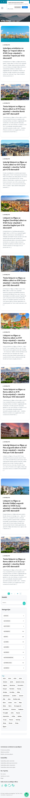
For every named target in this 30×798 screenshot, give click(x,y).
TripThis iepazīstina (9, 657)
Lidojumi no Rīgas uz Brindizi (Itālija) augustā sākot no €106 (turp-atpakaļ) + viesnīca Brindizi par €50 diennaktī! (14, 506)
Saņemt (25, 7)
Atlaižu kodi (7, 620)
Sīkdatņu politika (5, 752)
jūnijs (9, 699)
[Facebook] (2, 785)
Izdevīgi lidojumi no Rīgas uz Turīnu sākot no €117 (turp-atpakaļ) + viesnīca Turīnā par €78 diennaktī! (15, 166)
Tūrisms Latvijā (8, 662)
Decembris (20, 685)
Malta (4, 706)
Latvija (10, 702)
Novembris (6, 709)
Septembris (6, 716)
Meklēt (4, 597)
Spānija (19, 716)
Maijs (20, 702)
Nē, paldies (17, 7)
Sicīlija (13, 716)
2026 (20, 678)
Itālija (18, 692)
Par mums (3, 774)
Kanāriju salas (16, 699)
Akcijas (6, 615)
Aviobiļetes (7, 45)
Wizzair (10, 723)
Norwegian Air (17, 706)
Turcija (4, 719)
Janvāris (14, 695)
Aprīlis (11, 682)
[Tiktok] (13, 785)
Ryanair (18, 713)
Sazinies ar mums (5, 776)
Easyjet (5, 689)
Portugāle (5, 713)
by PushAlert (11, 8)
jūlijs (4, 699)
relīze (12, 713)
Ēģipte (4, 726)
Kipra (4, 702)
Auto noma (7, 626)
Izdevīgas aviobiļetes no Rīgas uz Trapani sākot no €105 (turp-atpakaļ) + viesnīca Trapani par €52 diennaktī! (14, 53)
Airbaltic (5, 682)
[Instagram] (5, 785)
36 (17, 593)
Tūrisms (11, 719)
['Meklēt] (24, 603)
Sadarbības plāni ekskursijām (8, 767)
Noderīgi (7, 647)
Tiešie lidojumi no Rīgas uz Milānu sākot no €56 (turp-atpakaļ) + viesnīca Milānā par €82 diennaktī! (15, 282)
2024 (9, 678)
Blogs (6, 636)
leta (15, 702)
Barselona (12, 685)
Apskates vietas (20, 682)
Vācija (4, 723)
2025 (15, 678)
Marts (10, 706)
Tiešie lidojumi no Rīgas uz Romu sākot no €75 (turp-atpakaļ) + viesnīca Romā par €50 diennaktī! (14, 563)
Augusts (5, 685)
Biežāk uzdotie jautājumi (7, 754)
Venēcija (18, 719)
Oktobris (13, 709)
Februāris (11, 689)
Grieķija (5, 692)
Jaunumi (6, 641)
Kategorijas (6, 610)
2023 (4, 678)
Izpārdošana (6, 695)
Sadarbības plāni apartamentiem (9, 763)
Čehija (16, 723)
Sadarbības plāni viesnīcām (7, 761)
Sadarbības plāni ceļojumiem (8, 765)
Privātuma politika (5, 750)
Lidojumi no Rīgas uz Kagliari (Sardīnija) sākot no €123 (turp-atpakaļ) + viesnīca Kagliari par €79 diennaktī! (14, 223)
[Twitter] (9, 785)
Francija (19, 689)
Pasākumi (7, 652)
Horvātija (12, 692)
